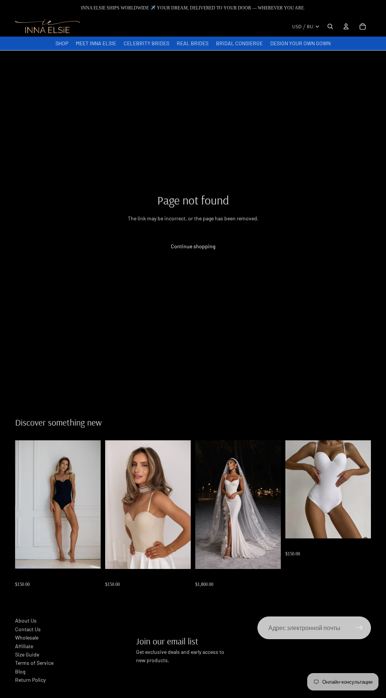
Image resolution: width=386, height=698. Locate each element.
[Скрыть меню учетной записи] (346, 26)
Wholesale (26, 637)
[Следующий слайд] (95, 504)
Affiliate (24, 646)
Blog (20, 671)
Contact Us (28, 629)
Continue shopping (193, 246)
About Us (26, 620)
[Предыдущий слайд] (21, 504)
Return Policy (30, 679)
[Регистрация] (360, 628)
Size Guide (27, 654)
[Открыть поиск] (330, 26)
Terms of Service (34, 663)
